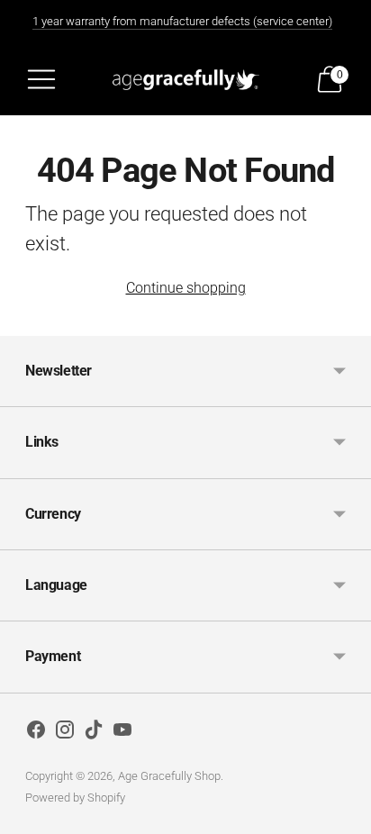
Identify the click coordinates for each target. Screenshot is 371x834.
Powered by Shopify (75, 797)
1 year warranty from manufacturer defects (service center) (182, 21)
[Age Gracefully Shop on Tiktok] (93, 733)
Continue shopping (186, 287)
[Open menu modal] (41, 79)
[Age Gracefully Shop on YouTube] (122, 733)
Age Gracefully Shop (169, 776)
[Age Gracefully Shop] (186, 78)
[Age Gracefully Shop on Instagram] (65, 733)
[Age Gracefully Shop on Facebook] (36, 733)
